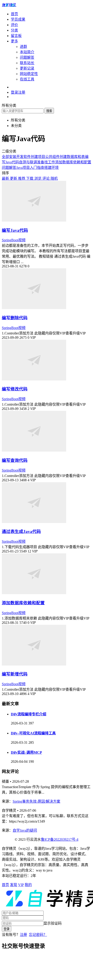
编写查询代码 (15, 460)
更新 (14, 178)
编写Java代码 (15, 230)
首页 (14, 14)
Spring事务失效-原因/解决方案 (36, 801)
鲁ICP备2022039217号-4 (59, 839)
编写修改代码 (15, 389)
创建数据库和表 (72, 157)
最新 (6, 178)
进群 (23, 46)
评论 (46, 178)
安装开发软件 (20, 157)
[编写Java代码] (34, 220)
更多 (14, 41)
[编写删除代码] (34, 308)
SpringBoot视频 (14, 240)
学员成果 (18, 19)
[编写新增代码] (34, 664)
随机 (54, 178)
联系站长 (27, 63)
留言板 (16, 36)
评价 (14, 25)
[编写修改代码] (34, 379)
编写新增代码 (15, 674)
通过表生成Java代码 (21, 531)
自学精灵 (9, 5)
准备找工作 (46, 162)
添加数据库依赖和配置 (73, 162)
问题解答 (27, 57)
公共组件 (52, 157)
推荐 (22, 178)
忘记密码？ (38, 935)
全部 (5, 157)
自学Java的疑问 (25, 830)
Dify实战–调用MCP (26, 752)
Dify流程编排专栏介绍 (28, 714)
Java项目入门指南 (30, 167)
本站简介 (27, 52)
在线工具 (27, 79)
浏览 (38, 178)
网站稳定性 (29, 74)
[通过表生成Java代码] (34, 522)
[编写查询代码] (34, 450)
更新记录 (27, 68)
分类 (14, 30)
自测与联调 (28, 162)
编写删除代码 (15, 317)
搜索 (49, 111)
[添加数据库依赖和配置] (34, 593)
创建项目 (38, 157)
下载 (30, 178)
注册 (23, 935)
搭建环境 (51, 167)
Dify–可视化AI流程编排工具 (33, 733)
